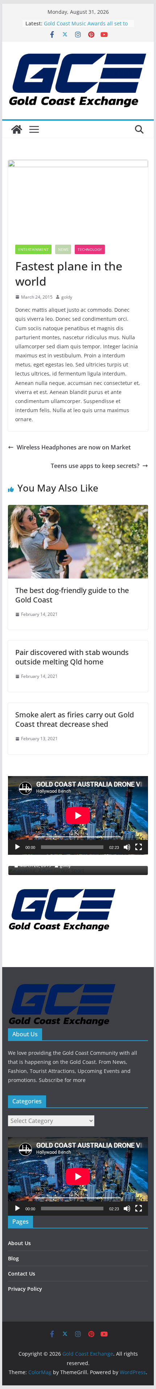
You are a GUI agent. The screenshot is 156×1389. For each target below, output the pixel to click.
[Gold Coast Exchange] (16, 129)
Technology (90, 249)
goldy (66, 297)
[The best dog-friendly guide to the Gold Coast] (78, 510)
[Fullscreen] (138, 847)
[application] (78, 815)
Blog (13, 1258)
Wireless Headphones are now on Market (74, 447)
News (63, 249)
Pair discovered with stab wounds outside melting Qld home (72, 657)
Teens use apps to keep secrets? (95, 466)
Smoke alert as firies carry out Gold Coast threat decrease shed (74, 719)
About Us (19, 1243)
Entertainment (33, 249)
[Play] (17, 847)
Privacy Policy (25, 1288)
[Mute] (127, 847)
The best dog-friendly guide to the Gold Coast (72, 595)
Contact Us (21, 1273)
